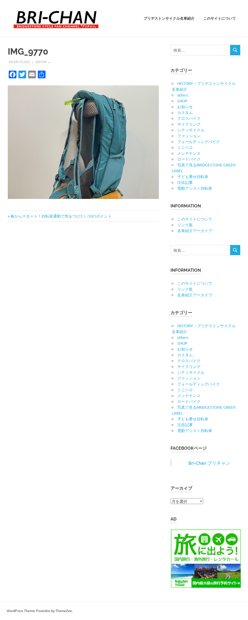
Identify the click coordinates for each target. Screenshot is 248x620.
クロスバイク (189, 118)
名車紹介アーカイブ (194, 230)
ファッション (189, 135)
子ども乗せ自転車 (192, 176)
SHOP (182, 100)
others (182, 94)
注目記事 (185, 182)
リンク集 (185, 224)
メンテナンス (189, 153)
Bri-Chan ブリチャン (209, 463)
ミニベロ (185, 147)
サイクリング (189, 124)
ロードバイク (189, 158)
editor (41, 62)
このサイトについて (219, 18)
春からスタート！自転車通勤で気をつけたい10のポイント (61, 215)
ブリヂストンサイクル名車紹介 (169, 18)
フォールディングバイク (198, 141)
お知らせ (185, 106)
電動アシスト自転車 (194, 188)
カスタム (185, 112)
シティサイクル (190, 129)
